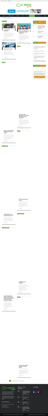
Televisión (32, 15)
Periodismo (19, 213)
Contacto (4, 414)
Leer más (5, 38)
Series (23, 15)
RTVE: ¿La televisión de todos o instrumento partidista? (24, 32)
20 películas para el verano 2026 (41, 36)
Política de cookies (9, 414)
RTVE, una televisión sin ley (23, 200)
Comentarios (36, 23)
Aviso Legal (21, 414)
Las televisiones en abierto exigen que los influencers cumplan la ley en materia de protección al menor (9, 298)
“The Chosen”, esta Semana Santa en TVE (8, 215)
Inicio (4, 15)
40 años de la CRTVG (8, 49)
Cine (27, 15)
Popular (40, 21)
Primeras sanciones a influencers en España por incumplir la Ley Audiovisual (41, 27)
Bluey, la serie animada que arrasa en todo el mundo (9, 131)
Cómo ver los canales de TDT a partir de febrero (23, 366)
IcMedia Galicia (34, 414)
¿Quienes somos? (11, 15)
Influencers (38, 15)
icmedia (6, 32)
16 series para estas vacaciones (12, 17)
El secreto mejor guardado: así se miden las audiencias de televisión (24, 116)
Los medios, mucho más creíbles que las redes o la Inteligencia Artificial (26, 408)
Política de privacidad (16, 414)
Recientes (35, 21)
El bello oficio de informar (22, 282)
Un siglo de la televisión (7, 30)
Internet (17, 15)
